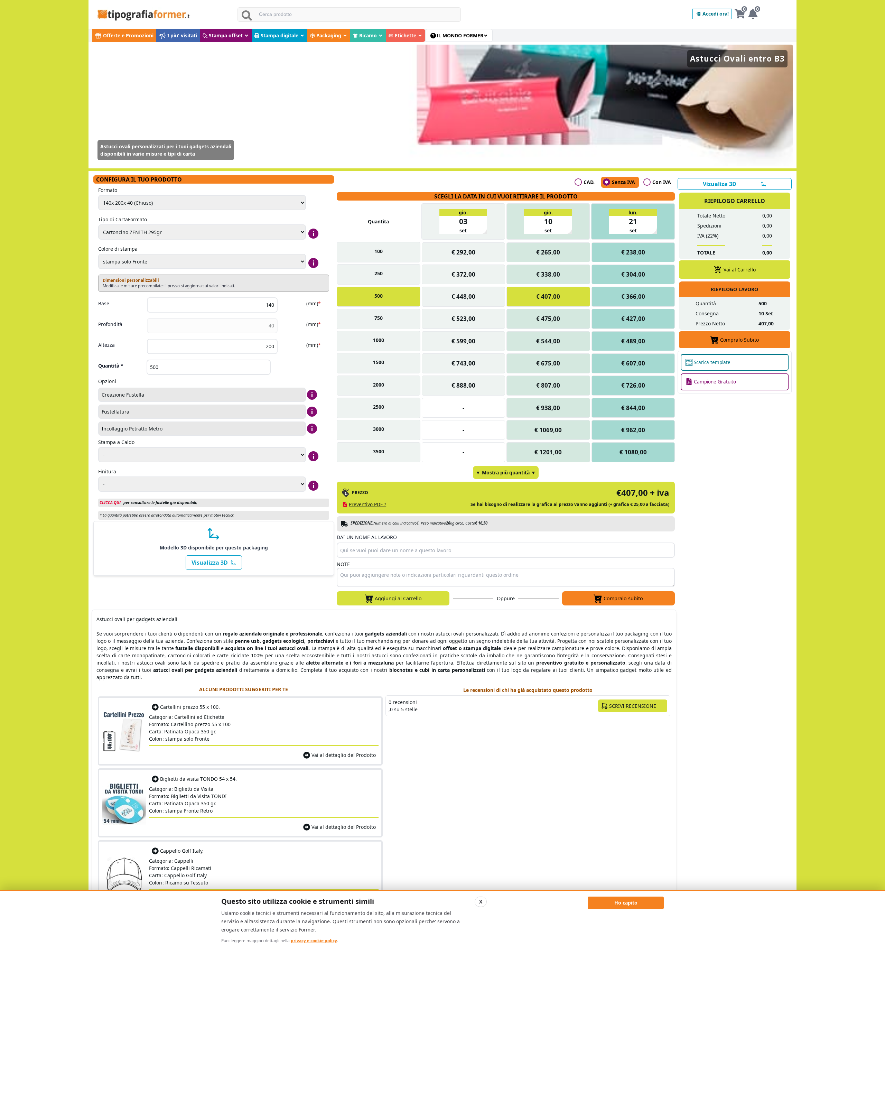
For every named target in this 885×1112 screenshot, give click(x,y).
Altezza (106, 345)
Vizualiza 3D (719, 184)
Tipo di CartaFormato (122, 219)
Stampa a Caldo (116, 442)
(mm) (313, 303)
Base (103, 303)
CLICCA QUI (110, 502)
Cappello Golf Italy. (182, 850)
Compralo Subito (739, 339)
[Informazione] (313, 234)
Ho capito (625, 902)
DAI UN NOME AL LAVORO (367, 537)
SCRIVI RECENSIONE (632, 706)
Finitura (107, 471)
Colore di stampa (118, 248)
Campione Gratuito (715, 382)
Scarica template (712, 362)
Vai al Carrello (740, 269)
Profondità (110, 324)
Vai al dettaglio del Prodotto (343, 755)
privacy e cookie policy (314, 941)
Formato (107, 190)
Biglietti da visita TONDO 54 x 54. (198, 779)
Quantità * (110, 365)
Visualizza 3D (210, 562)
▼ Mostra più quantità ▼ (506, 472)
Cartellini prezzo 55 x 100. (190, 707)
